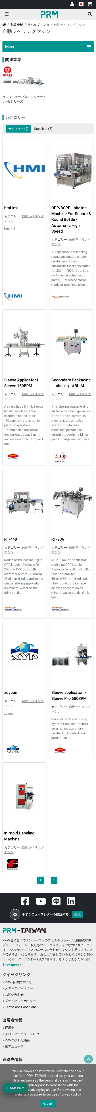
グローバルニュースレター (23, 1034)
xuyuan (10, 692)
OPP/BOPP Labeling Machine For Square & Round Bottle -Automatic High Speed (71, 220)
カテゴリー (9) (18, 129)
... (47, 880)
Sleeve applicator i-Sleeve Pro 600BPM (69, 695)
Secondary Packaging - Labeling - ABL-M (71, 383)
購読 (77, 914)
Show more (10, 964)
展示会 (9, 1027)
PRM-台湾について (18, 982)
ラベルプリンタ (38, 24)
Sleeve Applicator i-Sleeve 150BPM (21, 383)
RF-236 (57, 539)
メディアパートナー (19, 988)
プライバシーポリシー (20, 1001)
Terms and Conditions (21, 1007)
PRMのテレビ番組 (17, 1040)
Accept (48, 1103)
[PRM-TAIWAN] (50, 14)
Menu (10, 46)
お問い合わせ (14, 994)
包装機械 (16, 24)
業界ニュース (14, 1046)
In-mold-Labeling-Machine (20, 836)
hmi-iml (11, 208)
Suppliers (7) (43, 129)
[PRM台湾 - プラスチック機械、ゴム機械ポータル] (25, 930)
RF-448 (10, 539)
